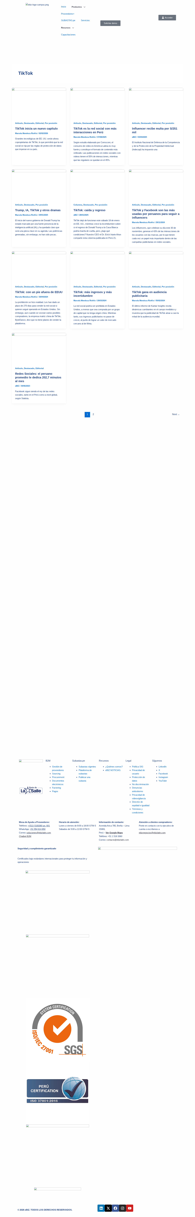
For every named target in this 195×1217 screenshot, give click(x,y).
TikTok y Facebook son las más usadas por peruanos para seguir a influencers (155, 214)
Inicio (63, 6)
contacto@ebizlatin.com (117, 840)
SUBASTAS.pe (68, 20)
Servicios (85, 20)
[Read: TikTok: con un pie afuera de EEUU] (39, 266)
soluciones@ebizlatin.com (39, 832)
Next (176, 414)
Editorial (40, 123)
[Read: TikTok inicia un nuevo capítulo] (39, 103)
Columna (78, 205)
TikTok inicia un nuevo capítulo (36, 128)
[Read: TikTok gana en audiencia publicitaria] (156, 266)
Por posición (51, 123)
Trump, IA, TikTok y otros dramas (38, 210)
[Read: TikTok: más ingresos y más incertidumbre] (97, 266)
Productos (77, 7)
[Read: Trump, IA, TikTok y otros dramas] (39, 184)
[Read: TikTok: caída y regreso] (97, 184)
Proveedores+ (67, 14)
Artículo (19, 123)
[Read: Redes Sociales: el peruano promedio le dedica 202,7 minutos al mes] (39, 348)
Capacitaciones (68, 34)
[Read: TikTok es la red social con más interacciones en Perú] (97, 103)
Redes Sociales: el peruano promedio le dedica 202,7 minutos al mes (38, 377)
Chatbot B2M (25, 836)
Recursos (66, 28)
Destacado (29, 123)
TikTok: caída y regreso (89, 210)
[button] (167, 17)
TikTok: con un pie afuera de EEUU (38, 292)
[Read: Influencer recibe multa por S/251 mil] (156, 103)
